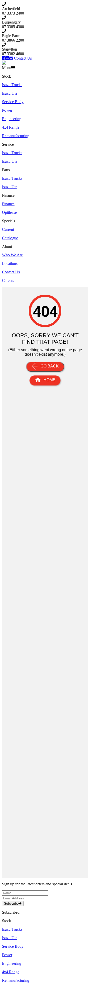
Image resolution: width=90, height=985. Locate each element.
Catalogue (10, 238)
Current (8, 229)
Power (7, 110)
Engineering (11, 119)
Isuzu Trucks (12, 85)
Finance (8, 204)
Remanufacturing (15, 136)
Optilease (9, 212)
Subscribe (11, 903)
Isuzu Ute (9, 93)
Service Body (13, 102)
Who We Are (12, 255)
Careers (8, 280)
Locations (10, 263)
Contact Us (11, 272)
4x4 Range (10, 127)
